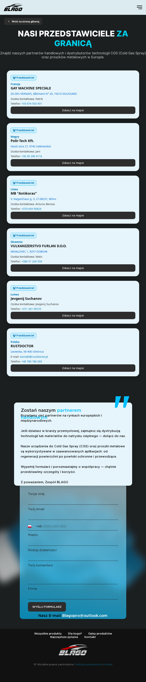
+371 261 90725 (31, 309)
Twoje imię (36, 494)
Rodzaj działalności (42, 550)
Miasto (33, 535)
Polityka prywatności (88, 664)
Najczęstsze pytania (64, 637)
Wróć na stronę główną (25, 21)
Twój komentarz (40, 565)
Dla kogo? (75, 633)
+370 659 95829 (31, 209)
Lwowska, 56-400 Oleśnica (27, 351)
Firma (32, 588)
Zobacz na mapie (73, 110)
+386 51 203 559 (31, 261)
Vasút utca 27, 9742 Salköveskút (31, 146)
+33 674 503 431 (31, 103)
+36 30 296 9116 (31, 156)
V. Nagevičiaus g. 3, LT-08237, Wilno (33, 199)
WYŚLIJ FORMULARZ (47, 606)
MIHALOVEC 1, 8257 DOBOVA (29, 251)
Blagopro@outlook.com (84, 615)
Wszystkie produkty (48, 633)
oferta (108, 664)
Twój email (36, 509)
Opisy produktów (100, 633)
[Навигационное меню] (139, 7)
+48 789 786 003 (31, 361)
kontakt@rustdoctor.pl (34, 356)
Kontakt (90, 637)
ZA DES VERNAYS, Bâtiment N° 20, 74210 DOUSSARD (44, 94)
